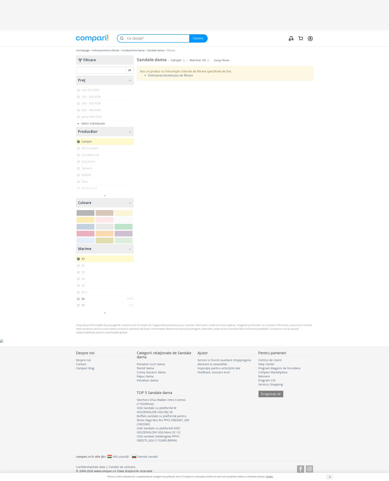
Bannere (264, 376)
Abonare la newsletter (213, 364)
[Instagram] (309, 468)
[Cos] (300, 38)
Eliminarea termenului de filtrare (170, 75)
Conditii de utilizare (122, 467)
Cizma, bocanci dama (151, 372)
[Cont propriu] (310, 38)
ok (129, 70)
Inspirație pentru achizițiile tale (219, 368)
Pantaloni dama (147, 380)
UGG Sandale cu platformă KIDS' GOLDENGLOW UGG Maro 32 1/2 (159, 430)
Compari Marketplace (272, 372)
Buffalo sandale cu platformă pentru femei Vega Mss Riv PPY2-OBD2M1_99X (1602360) (163, 420)
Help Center (266, 364)
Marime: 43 (198, 60)
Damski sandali (147, 456)
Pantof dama (145, 368)
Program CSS (267, 380)
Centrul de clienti (270, 360)
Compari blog (85, 368)
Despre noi (83, 360)
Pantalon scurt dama (151, 364)
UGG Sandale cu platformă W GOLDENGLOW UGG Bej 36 (156, 410)
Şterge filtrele (221, 60)
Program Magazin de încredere (279, 368)
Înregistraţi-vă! (271, 394)
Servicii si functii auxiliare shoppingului (224, 360)
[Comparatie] (291, 38)
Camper (176, 60)
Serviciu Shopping (270, 384)
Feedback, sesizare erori (214, 372)
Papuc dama (145, 376)
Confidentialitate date (90, 467)
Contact (81, 364)
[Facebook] (300, 468)
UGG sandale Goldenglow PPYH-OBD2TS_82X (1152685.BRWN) (158, 438)
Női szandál (121, 456)
